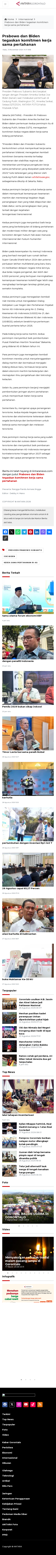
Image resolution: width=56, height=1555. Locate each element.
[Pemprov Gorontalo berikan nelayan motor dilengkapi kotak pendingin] (9, 1142)
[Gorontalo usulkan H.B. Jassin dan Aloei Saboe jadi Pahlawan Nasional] (9, 1003)
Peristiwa (7, 1447)
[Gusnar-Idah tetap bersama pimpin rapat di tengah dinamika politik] (9, 1156)
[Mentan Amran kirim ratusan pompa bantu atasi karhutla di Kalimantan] (28, 915)
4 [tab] (32, 1225)
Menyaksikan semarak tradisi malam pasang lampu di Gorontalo (27, 1261)
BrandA (6, 1519)
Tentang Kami (10, 1509)
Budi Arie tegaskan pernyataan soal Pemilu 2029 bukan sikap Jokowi (23, 705)
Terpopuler (9, 990)
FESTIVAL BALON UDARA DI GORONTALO (27, 1215)
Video (6, 1229)
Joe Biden (9, 556)
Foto (5, 1182)
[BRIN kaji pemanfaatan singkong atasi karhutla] (28, 778)
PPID (5, 1534)
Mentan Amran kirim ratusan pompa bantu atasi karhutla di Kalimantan (28, 932)
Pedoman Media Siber (14, 1514)
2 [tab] (23, 1225)
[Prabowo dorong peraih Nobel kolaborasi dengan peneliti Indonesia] (28, 642)
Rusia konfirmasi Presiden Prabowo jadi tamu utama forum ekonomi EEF (26, 614)
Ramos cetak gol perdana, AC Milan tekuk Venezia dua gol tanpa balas (36, 1059)
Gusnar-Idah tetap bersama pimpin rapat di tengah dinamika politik (34, 1155)
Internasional (25, 19)
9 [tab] (43, 1272)
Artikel (6, 1481)
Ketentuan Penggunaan (16, 1498)
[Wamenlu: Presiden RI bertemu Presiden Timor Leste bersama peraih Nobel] (28, 733)
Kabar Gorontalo (11, 1442)
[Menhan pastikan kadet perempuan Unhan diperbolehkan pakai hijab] (9, 1017)
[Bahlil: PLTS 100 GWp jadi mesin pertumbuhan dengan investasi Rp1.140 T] (28, 824)
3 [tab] (28, 1225)
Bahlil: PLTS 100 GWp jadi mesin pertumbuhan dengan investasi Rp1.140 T (27, 841)
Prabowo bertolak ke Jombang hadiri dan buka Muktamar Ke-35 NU (27, 978)
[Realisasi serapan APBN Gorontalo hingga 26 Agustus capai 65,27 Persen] (28, 869)
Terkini (6, 1414)
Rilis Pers (7, 1486)
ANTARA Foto (10, 1524)
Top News (8, 1072)
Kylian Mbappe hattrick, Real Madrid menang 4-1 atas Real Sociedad (35, 1127)
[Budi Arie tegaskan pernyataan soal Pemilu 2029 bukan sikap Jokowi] (28, 687)
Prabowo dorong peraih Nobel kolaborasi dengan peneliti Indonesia (27, 659)
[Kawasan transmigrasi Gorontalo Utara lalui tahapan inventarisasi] (28, 1096)
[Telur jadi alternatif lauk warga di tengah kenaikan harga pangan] (9, 1170)
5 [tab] (37, 1225)
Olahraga (7, 1470)
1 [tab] (19, 1225)
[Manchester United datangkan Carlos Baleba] (9, 1046)
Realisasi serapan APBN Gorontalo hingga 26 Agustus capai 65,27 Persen (27, 887)
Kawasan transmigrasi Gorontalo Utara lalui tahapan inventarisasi (25, 1113)
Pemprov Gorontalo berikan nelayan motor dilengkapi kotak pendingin (34, 1141)
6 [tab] (30, 1272)
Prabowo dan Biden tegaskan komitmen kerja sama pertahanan (26, 24)
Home (11, 19)
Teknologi (8, 1475)
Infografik (8, 1276)
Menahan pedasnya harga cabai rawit (24, 1368)
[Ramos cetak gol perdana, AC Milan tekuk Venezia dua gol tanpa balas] (9, 1060)
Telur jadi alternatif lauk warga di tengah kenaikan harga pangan (34, 1169)
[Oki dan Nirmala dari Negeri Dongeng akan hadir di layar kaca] (9, 1031)
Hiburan (6, 1463)
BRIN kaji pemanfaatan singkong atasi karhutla (25, 796)
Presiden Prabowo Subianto (25, 550)
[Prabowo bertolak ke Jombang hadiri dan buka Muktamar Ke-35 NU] (28, 960)
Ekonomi (7, 1452)
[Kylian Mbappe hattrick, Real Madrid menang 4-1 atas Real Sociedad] (9, 1128)
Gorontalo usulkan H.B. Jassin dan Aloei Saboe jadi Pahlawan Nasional (36, 1002)
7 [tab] (34, 1272)
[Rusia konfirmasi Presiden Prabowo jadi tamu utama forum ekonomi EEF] (28, 596)
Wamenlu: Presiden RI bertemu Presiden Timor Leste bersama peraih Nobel (26, 750)
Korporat (7, 1529)
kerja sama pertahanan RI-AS (21, 563)
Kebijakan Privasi (11, 1504)
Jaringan (7, 1493)
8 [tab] (39, 1272)
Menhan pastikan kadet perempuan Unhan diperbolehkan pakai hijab (34, 1016)
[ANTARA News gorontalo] (31, 4)
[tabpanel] (28, 1207)
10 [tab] (48, 1272)
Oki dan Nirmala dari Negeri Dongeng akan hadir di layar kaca (35, 1030)
